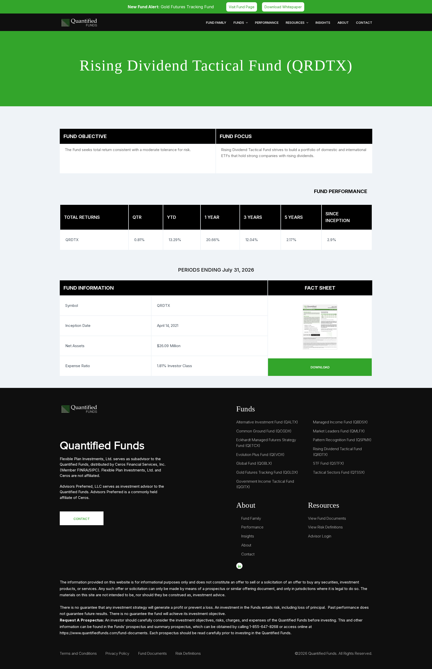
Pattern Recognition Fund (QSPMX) (342, 439)
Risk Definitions (188, 653)
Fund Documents (152, 653)
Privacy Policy (117, 653)
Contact (364, 23)
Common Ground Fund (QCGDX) (264, 431)
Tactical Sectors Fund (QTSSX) (339, 472)
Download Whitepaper (283, 7)
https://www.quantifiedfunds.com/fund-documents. (104, 632)
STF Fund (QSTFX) (328, 463)
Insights (323, 23)
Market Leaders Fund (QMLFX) (339, 431)
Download (320, 367)
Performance (266, 23)
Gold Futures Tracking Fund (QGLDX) (267, 472)
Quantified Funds (322, 653)
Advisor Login (319, 536)
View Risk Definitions (325, 527)
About (343, 23)
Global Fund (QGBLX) (254, 463)
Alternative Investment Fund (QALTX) (267, 422)
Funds (239, 23)
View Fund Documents (327, 518)
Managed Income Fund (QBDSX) (340, 422)
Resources (295, 23)
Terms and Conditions (78, 653)
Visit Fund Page (241, 7)
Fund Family (216, 23)
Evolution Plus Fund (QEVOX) (260, 454)
